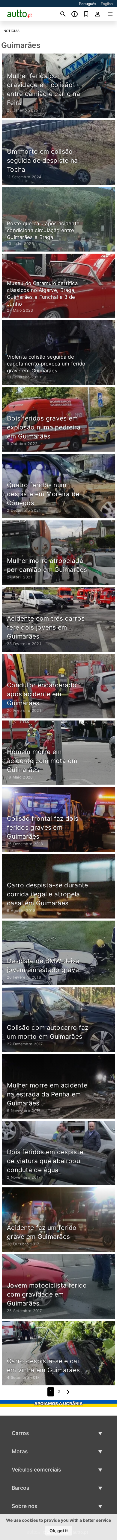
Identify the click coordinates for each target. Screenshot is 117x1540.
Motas (20, 1451)
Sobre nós (24, 1506)
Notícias (12, 31)
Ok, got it (59, 1530)
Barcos (20, 1488)
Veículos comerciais (36, 1469)
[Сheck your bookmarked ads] (86, 14)
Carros (20, 1433)
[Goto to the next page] (67, 1392)
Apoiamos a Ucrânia (58, 1403)
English (107, 3)
